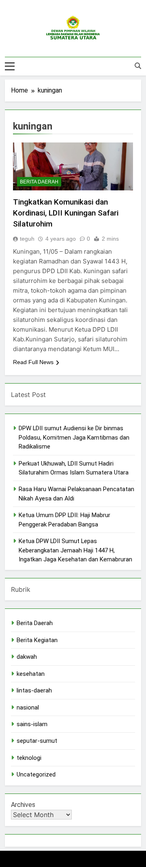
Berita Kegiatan (37, 640)
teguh (27, 238)
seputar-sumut (37, 740)
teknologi (29, 757)
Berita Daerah (39, 182)
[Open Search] (138, 66)
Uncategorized (36, 774)
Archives (23, 805)
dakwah (27, 656)
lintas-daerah (34, 690)
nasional (28, 707)
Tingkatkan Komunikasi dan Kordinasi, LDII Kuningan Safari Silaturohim (65, 213)
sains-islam (32, 724)
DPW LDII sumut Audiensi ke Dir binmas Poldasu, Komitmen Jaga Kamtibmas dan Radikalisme (74, 437)
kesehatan (31, 673)
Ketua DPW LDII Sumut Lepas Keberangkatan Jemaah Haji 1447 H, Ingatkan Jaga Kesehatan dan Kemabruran (75, 550)
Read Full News (33, 362)
